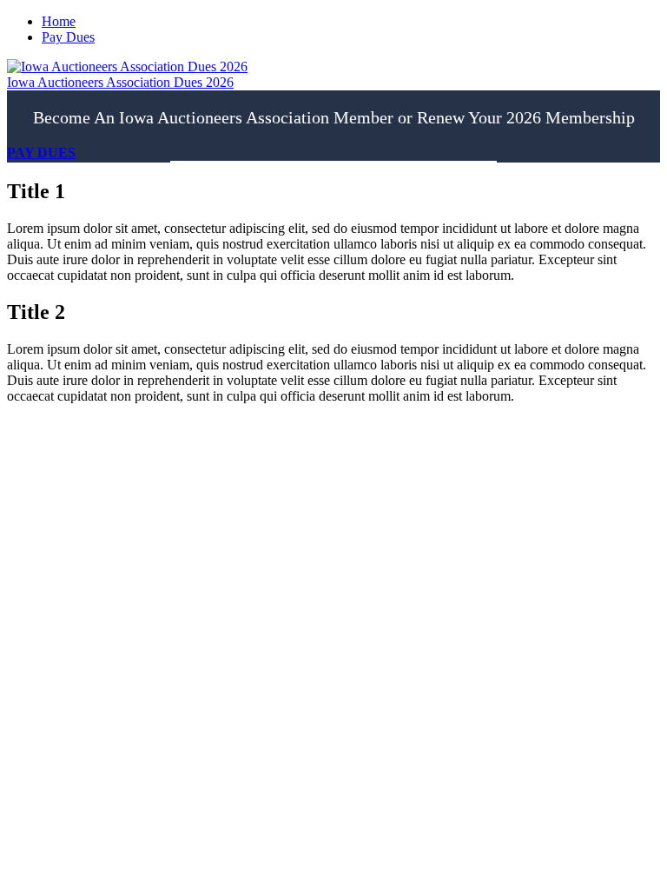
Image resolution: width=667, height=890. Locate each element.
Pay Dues (68, 37)
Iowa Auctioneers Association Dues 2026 (120, 82)
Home (59, 21)
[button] (41, 152)
